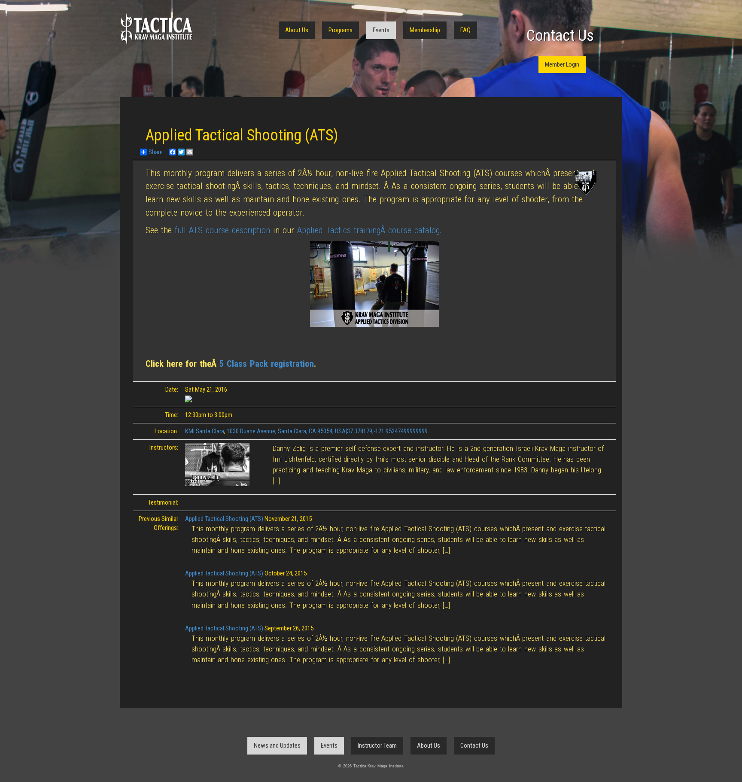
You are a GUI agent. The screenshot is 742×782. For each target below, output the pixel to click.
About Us (296, 30)
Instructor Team (377, 745)
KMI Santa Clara (204, 431)
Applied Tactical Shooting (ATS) (224, 519)
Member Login (562, 64)
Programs (340, 30)
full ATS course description (222, 230)
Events (381, 30)
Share (156, 152)
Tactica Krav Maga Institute (156, 29)
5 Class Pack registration (266, 364)
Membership (425, 30)
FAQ (465, 30)
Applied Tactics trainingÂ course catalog (368, 230)
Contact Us (560, 36)
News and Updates (277, 745)
